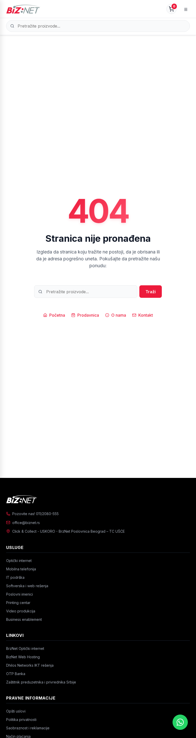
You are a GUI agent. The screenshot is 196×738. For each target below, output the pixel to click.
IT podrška (15, 577)
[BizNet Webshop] (23, 9)
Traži (150, 291)
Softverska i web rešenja (27, 586)
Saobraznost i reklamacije (28, 728)
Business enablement (24, 619)
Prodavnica (88, 315)
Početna (57, 315)
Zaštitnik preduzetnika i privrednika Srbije (41, 682)
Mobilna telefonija (21, 569)
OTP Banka (15, 674)
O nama (118, 315)
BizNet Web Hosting (23, 657)
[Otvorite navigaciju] (186, 9)
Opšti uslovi (16, 711)
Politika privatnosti (21, 719)
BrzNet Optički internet (25, 648)
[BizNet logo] (98, 499)
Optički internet (19, 560)
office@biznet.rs (26, 522)
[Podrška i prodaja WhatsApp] (180, 722)
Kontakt (145, 315)
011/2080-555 (47, 514)
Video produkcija (20, 611)
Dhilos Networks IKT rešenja (30, 665)
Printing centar (18, 602)
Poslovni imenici (19, 594)
